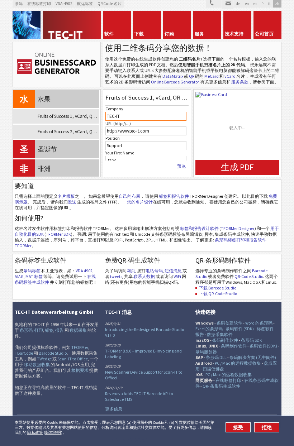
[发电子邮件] (227, 4)
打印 (38, 330)
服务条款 (239, 82)
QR (191, 76)
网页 (131, 270)
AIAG (19, 276)
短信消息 (173, 270)
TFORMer (79, 347)
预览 (181, 166)
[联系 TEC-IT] (214, 4)
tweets (116, 276)
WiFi (177, 276)
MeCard (211, 76)
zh (277, 3)
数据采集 (78, 330)
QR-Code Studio (248, 276)
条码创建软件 (229, 323)
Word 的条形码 (258, 323)
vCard (230, 76)
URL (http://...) (118, 123)
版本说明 (53, 432)
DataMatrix (172, 76)
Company (114, 108)
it (269, 3)
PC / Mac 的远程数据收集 (238, 363)
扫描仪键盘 (213, 368)
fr (262, 3)
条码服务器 (206, 351)
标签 (49, 330)
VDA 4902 (84, 270)
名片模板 (66, 196)
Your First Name (119, 152)
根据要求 (80, 370)
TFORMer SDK (58, 234)
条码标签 (32, 270)
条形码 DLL (216, 357)
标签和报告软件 (174, 196)
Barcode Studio (53, 353)
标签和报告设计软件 (199, 228)
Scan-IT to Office (72, 358)
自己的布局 (129, 196)
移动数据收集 (37, 364)
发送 (72, 202)
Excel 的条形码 (209, 328)
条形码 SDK (251, 340)
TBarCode (24, 353)
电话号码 (154, 270)
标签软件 (265, 328)
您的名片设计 (140, 202)
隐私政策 (35, 432)
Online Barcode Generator (175, 82)
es (255, 3)
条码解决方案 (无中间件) (252, 357)
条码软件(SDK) (263, 346)
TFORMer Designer (238, 228)
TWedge (44, 358)
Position (112, 138)
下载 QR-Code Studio (218, 293)
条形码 (26, 330)
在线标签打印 (228, 380)
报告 (59, 330)
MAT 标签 (34, 276)
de (238, 3)
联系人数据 (144, 276)
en (247, 3)
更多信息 (113, 409)
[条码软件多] (27, 25)
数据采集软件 (220, 334)
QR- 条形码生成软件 (221, 386)
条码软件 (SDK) (240, 328)
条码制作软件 (225, 340)
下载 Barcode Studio (217, 288)
